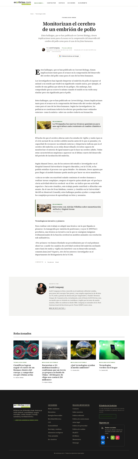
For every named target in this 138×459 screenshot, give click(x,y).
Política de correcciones (81, 419)
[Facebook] (103, 438)
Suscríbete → (108, 416)
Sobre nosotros (78, 412)
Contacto (76, 409)
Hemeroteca (77, 439)
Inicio (32, 14)
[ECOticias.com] (22, 3)
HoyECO (62, 3)
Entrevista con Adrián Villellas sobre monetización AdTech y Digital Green (77, 208)
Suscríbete (82, 3)
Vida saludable (53, 436)
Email (57, 262)
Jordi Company (54, 48)
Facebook (51, 262)
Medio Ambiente (53, 409)
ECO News (71, 3)
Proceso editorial (67, 48)
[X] (108, 438)
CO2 (49, 422)
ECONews (76, 436)
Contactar (51, 3)
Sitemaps (76, 443)
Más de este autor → (57, 308)
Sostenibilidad (53, 426)
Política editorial (78, 415)
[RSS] (113, 438)
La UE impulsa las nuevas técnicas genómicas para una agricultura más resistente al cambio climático (77, 125)
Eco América (52, 439)
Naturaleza (51, 412)
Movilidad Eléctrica (54, 419)
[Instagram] (118, 438)
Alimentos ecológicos (55, 433)
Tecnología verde (40, 14)
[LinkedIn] (103, 442)
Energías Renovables (55, 415)
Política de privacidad (80, 426)
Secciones (38, 3)
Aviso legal (76, 422)
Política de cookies (79, 429)
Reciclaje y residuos (54, 429)
